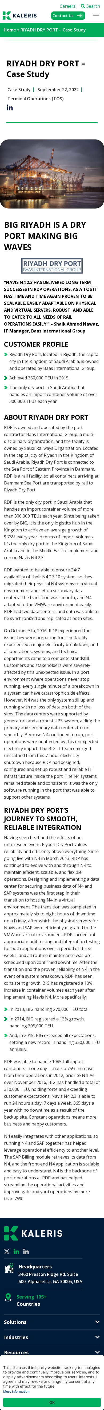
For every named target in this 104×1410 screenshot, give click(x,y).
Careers (67, 6)
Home (10, 30)
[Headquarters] (9, 1268)
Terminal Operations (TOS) (35, 99)
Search (93, 6)
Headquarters (35, 1266)
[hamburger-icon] (96, 15)
